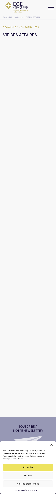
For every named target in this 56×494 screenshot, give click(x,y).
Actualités (19, 17)
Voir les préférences (28, 483)
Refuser (28, 475)
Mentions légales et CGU (26, 490)
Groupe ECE (7, 17)
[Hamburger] (51, 7)
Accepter (28, 467)
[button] (51, 444)
